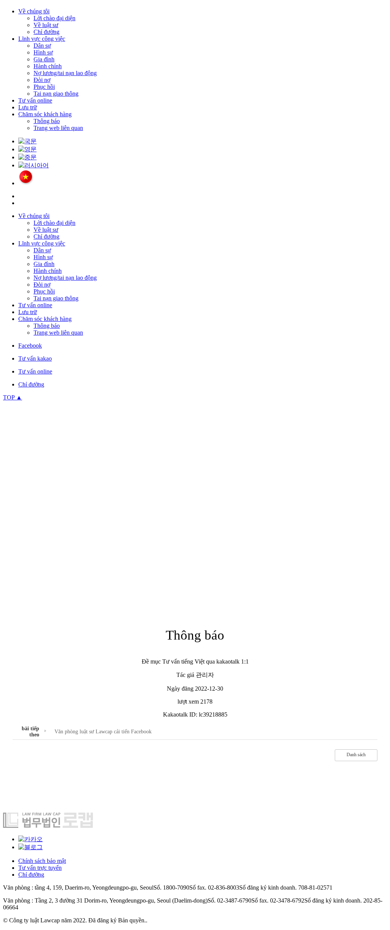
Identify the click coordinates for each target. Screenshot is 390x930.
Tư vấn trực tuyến (40, 867)
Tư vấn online (35, 100)
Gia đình (44, 59)
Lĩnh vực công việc (41, 38)
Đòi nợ (42, 80)
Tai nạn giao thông (56, 93)
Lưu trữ (27, 107)
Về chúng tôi (34, 11)
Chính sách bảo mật (42, 861)
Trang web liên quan (58, 128)
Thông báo (47, 121)
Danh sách (356, 754)
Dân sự (42, 45)
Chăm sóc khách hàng (45, 114)
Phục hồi (44, 86)
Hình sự (43, 52)
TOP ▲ (12, 397)
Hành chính (48, 66)
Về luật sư (46, 25)
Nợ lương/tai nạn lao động (65, 73)
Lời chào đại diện (54, 18)
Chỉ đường (46, 32)
